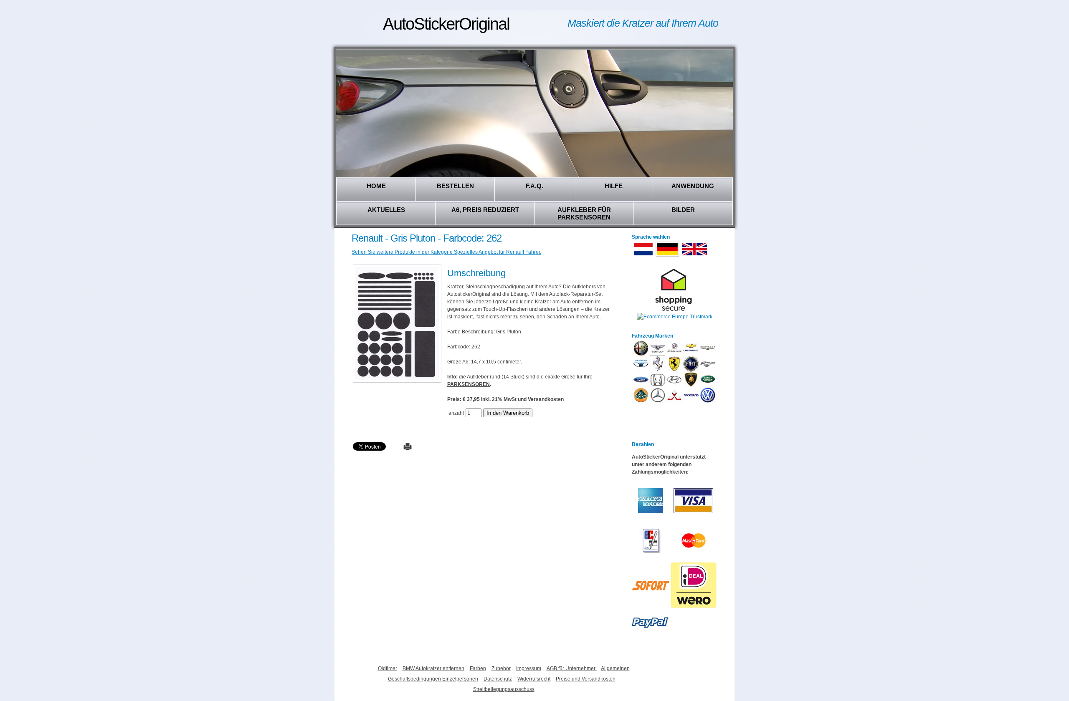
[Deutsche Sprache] (667, 256)
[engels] (694, 256)
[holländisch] (643, 256)
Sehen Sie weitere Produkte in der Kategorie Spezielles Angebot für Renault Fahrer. (446, 252)
